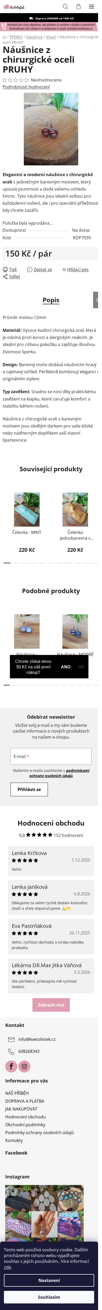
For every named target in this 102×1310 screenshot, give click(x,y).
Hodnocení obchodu (25, 1117)
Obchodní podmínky (25, 1125)
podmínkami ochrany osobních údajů (59, 773)
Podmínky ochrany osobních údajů (39, 1132)
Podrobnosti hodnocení (26, 87)
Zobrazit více (51, 1005)
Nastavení (49, 1280)
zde (7, 1267)
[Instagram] (24, 1066)
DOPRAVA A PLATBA (24, 1101)
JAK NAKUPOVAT (21, 1109)
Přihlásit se (29, 789)
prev (5, 505)
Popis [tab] (51, 299)
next (96, 505)
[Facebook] (11, 1066)
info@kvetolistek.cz (37, 1039)
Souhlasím (49, 1297)
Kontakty (14, 1140)
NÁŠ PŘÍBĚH (17, 1093)
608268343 (28, 1051)
